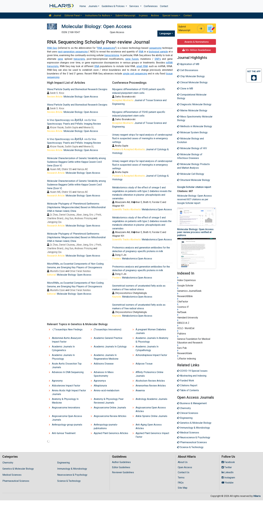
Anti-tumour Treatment (63, 433)
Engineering (63, 462)
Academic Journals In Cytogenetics (63, 348)
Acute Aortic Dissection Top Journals (67, 365)
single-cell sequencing (135, 73)
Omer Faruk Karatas (80, 271)
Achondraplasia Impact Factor (151, 355)
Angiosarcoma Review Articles (110, 416)
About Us (183, 462)
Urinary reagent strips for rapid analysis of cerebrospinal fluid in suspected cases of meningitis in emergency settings (142, 138)
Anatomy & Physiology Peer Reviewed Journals (109, 401)
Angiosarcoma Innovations (66, 407)
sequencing (155, 48)
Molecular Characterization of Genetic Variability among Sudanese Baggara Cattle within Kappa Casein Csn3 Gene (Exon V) (76, 162)
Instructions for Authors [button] (97, 15)
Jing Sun (68, 218)
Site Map (182, 487)
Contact (164, 6)
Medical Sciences (11, 474)
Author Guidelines (121, 462)
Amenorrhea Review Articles (151, 385)
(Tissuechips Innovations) (107, 329)
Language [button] (165, 33)
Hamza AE (82, 169)
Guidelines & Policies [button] (113, 6)
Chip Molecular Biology (192, 76)
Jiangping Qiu (54, 222)
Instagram (229, 477)
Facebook (229, 462)
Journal (57, 15)
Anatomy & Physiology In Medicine (65, 401)
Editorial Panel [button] (72, 15)
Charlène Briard (55, 218)
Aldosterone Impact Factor (66, 385)
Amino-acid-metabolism (106, 390)
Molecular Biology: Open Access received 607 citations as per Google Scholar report (194, 199)
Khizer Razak (57, 127)
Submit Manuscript (125, 15)
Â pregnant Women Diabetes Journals (151, 331)
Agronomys (100, 380)
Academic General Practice (108, 338)
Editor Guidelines (121, 467)
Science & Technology (69, 480)
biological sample (158, 51)
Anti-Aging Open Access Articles (149, 426)
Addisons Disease (104, 363)
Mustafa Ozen (57, 271)
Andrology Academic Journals (151, 399)
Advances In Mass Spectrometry (104, 374)
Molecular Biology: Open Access (80, 96)
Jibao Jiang (82, 214)
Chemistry (7, 462)
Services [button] (134, 6)
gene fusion (132, 58)
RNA (141, 51)
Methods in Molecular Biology (196, 126)
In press (143, 15)
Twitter (228, 467)
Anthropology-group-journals (67, 424)
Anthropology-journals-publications (106, 426)
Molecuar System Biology (194, 132)
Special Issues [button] (170, 15)
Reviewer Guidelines (123, 472)
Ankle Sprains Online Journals (151, 416)
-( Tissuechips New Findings (67, 329)
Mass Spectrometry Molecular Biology (194, 118)
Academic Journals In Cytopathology (147, 348)
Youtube (228, 482)
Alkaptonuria (100, 385)
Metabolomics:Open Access (157, 209)
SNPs (158, 58)
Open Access (185, 467)
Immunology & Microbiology (72, 468)
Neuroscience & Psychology (72, 474)
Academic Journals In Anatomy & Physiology (152, 340)
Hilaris (257, 496)
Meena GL (88, 127)
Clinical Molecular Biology (194, 82)
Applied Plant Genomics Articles (111, 433)
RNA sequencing (106, 48)
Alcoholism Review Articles (150, 380)
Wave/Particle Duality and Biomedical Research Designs (77, 89)
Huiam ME (55, 169)
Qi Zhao (54, 214)
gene (60, 58)
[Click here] (61, 6)
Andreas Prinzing (83, 218)
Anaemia (140, 390)
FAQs (181, 482)
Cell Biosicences (189, 70)
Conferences (151, 6)
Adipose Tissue (144, 363)
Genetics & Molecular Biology (18, 468)
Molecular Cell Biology (192, 173)
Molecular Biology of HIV (193, 148)
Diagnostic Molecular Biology (195, 104)
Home (82, 6)
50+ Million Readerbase (198, 50)
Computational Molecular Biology (192, 96)
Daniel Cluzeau (67, 214)
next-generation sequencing (73, 51)
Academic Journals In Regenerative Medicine (106, 357)
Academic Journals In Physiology (63, 357)
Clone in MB (186, 88)
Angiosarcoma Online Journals (110, 407)
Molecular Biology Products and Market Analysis (193, 166)
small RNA (142, 66)
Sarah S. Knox (57, 93)
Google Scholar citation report (194, 187)
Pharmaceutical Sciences (15, 480)
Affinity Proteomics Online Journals (149, 374)
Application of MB (189, 64)
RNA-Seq (52, 48)
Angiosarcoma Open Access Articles (151, 409)
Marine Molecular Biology (193, 110)
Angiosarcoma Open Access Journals (67, 418)
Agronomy (57, 380)
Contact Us (183, 472)
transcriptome (111, 55)
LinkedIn (228, 472)
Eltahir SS (67, 169)
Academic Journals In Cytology (110, 346)
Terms (181, 477)
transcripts (79, 58)
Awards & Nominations (196, 41)
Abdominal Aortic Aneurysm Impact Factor (66, 340)
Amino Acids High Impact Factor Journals (69, 392)
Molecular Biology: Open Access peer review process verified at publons (195, 232)
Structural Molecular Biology (195, 180)
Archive (155, 15)
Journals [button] (92, 6)
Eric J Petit (95, 214)
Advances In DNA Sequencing (68, 372)
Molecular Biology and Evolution (190, 140)
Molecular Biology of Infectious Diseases (189, 156)
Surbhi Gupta (71, 127)
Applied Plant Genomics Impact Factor (152, 435)
